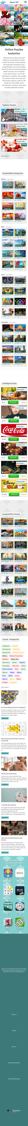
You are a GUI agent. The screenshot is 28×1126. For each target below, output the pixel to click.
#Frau (4, 675)
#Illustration (6, 662)
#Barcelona (16, 665)
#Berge (19, 672)
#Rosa (17, 669)
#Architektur (6, 665)
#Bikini (10, 675)
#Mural (19, 679)
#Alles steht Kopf (7, 669)
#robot (17, 675)
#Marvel (5, 679)
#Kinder (14, 662)
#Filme (23, 665)
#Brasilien (15, 646)
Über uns (14, 1046)
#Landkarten (6, 646)
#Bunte (23, 669)
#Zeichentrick (6, 649)
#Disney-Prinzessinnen (16, 656)
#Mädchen (5, 659)
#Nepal (12, 672)
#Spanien (22, 662)
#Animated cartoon (18, 652)
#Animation (16, 649)
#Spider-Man (14, 659)
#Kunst (12, 679)
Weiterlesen (5, 718)
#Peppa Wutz (6, 652)
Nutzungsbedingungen (14, 1078)
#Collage (5, 682)
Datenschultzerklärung (14, 1062)
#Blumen (5, 672)
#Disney (5, 656)
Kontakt (14, 1030)
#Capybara (13, 682)
